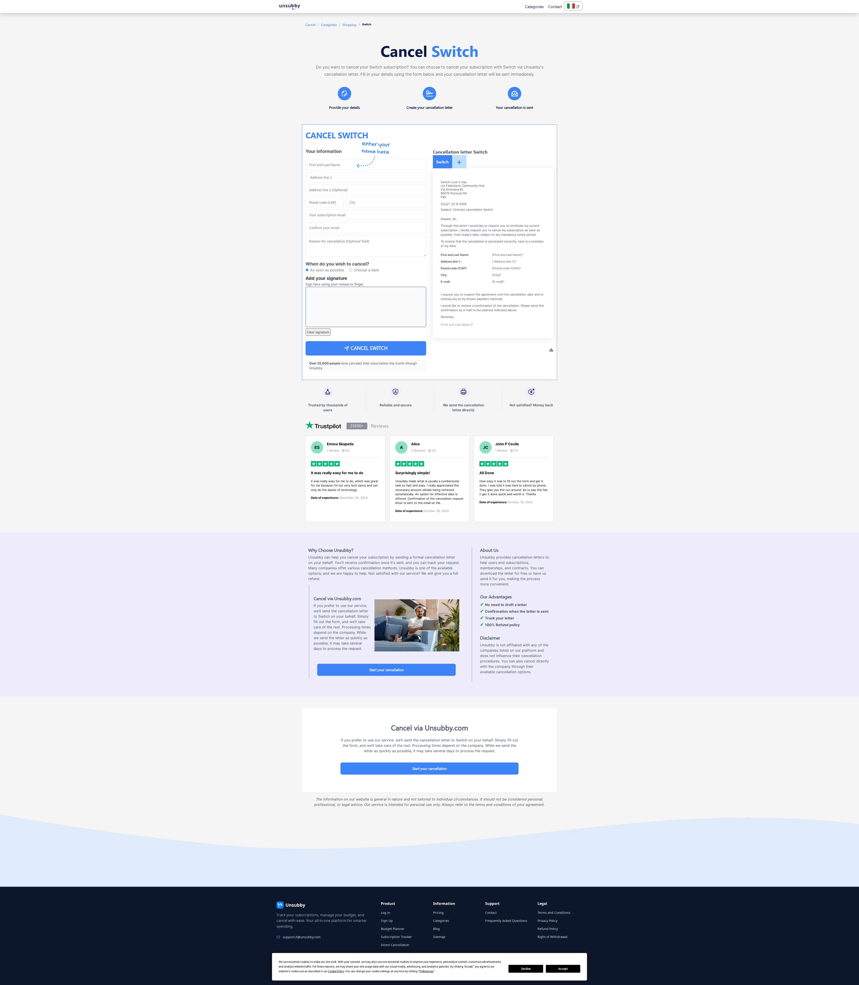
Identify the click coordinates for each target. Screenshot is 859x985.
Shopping (349, 25)
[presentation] (366, 227)
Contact (491, 912)
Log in (385, 912)
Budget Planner (392, 929)
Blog (436, 929)
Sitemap (439, 937)
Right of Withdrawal (553, 937)
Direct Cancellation (395, 945)
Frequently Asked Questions (506, 921)
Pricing (438, 912)
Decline (526, 968)
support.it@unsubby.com (302, 937)
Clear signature (318, 332)
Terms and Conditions (554, 912)
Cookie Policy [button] (336, 971)
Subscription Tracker (396, 937)
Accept (563, 968)
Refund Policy (548, 929)
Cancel (310, 25)
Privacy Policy (547, 921)
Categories (329, 25)
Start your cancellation (386, 669)
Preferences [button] (426, 971)
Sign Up (387, 921)
